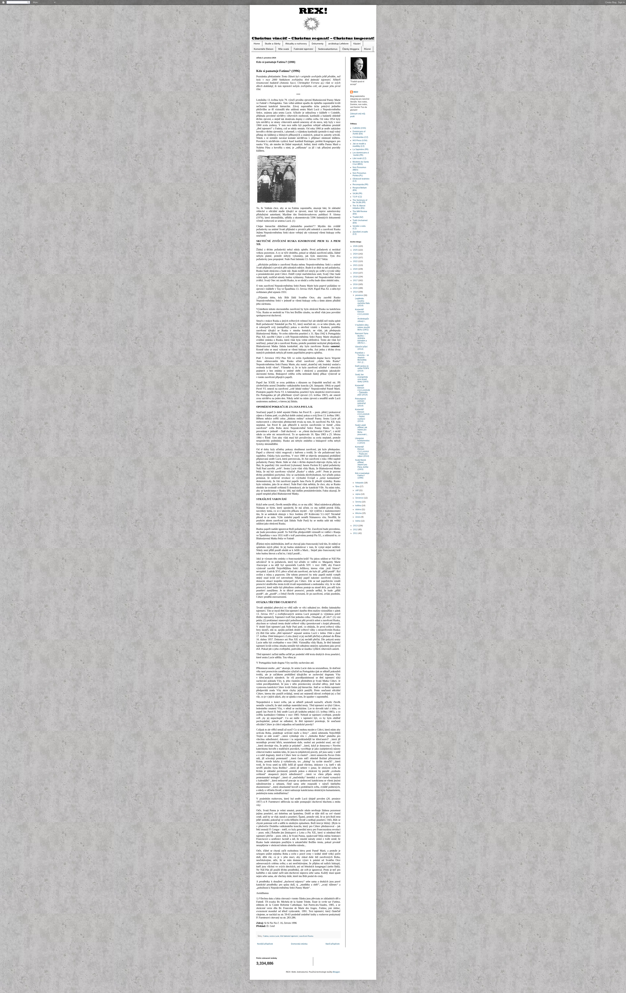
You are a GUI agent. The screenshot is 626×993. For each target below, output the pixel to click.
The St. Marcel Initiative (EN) (359, 207)
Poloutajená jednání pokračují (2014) (360, 402)
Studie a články (272, 43)
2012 (355, 529)
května (358, 505)
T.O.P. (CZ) (357, 197)
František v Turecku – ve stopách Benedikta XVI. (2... (362, 357)
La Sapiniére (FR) (360, 149)
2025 (355, 250)
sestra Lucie (274, 936)
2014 (355, 292)
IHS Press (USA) (360, 140)
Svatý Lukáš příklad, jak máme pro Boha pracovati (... (361, 430)
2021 (355, 265)
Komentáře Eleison (263, 49)
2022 (355, 261)
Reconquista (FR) (360, 184)
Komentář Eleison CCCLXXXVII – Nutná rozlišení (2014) (362, 415)
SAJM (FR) (357, 193)
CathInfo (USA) (359, 128)
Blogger (336, 972)
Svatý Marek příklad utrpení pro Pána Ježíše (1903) (361, 465)
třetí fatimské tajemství (289, 936)
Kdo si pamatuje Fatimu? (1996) (362, 475)
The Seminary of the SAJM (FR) (360, 201)
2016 (355, 284)
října (357, 486)
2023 (355, 257)
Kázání (357, 43)
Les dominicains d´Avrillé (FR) (361, 154)
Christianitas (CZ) (360, 137)
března (358, 513)
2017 (355, 280)
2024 (355, 254)
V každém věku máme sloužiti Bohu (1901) (362, 327)
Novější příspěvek (265, 944)
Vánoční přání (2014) (361, 348)
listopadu (359, 483)
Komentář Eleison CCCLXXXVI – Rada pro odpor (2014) (362, 451)
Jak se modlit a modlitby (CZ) (359, 145)
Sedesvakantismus (327, 49)
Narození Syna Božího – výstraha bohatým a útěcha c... (361, 338)
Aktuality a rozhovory (296, 43)
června (358, 502)
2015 (355, 288)
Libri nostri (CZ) (359, 158)
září (357, 490)
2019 (355, 273)
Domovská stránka (299, 944)
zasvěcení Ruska (306, 936)
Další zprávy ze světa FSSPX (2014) (362, 368)
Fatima (265, 936)
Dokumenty (317, 43)
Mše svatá (283, 49)
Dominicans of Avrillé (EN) (359, 132)
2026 (355, 246)
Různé (367, 49)
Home (257, 43)
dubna (358, 509)
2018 (355, 277)
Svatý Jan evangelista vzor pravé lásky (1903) (361, 378)
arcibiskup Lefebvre (338, 43)
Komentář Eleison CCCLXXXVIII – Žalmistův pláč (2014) (362, 390)
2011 (355, 533)
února (358, 517)
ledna (358, 521)
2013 (355, 525)
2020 (355, 269)
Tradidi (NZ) (358, 217)
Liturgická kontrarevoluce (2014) (362, 440)
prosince (359, 295)
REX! (355, 92)
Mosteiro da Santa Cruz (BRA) (361, 163)
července (359, 498)
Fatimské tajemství (303, 49)
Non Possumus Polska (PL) (359, 174)
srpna (358, 494)
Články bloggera (350, 49)
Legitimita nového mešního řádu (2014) (362, 302)
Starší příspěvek (332, 944)
